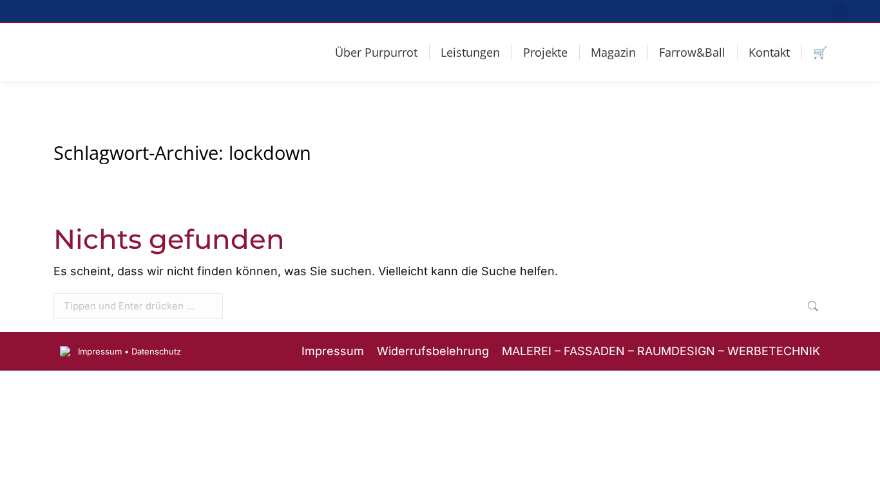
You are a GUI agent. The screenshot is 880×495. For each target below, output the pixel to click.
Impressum (100, 351)
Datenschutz (156, 351)
